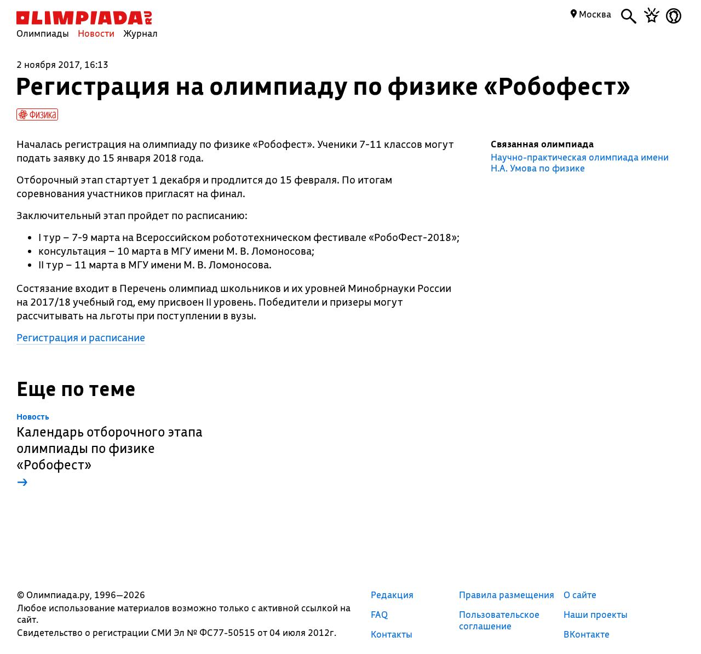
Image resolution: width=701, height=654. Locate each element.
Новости (96, 33)
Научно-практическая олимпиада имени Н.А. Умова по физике (580, 163)
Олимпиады (42, 33)
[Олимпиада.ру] (84, 17)
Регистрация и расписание (80, 337)
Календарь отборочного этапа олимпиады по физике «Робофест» (109, 451)
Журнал (140, 33)
